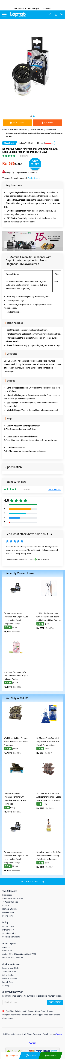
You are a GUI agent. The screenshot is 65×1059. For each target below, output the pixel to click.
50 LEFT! (35, 164)
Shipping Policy (9, 933)
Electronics (7, 895)
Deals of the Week (10, 979)
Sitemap (5, 986)
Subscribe (55, 1002)
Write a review (54, 489)
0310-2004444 (28, 9)
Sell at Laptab (8, 975)
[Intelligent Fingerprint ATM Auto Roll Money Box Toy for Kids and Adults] (16, 667)
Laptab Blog (7, 982)
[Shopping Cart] (61, 14)
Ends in (21, 143)
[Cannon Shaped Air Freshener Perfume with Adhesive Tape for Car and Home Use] (16, 788)
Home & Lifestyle (9, 909)
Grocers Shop (8, 912)
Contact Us (7, 951)
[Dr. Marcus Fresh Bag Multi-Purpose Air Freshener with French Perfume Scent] (49, 733)
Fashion (5, 905)
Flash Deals (9, 143)
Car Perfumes (34, 178)
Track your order (9, 972)
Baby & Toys (7, 916)
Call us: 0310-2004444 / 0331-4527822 (19, 954)
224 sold (41, 143)
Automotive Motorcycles (12, 898)
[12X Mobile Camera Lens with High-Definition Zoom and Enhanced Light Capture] (49, 608)
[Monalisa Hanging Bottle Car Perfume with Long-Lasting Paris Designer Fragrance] (49, 847)
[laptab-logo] (18, 14)
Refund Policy (8, 926)
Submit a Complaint (11, 937)
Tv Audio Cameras (10, 902)
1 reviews (24, 156)
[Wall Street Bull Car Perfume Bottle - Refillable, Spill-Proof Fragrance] (16, 733)
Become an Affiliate (10, 968)
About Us (6, 947)
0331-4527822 (44, 9)
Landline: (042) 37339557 (13, 958)
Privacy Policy (8, 930)
